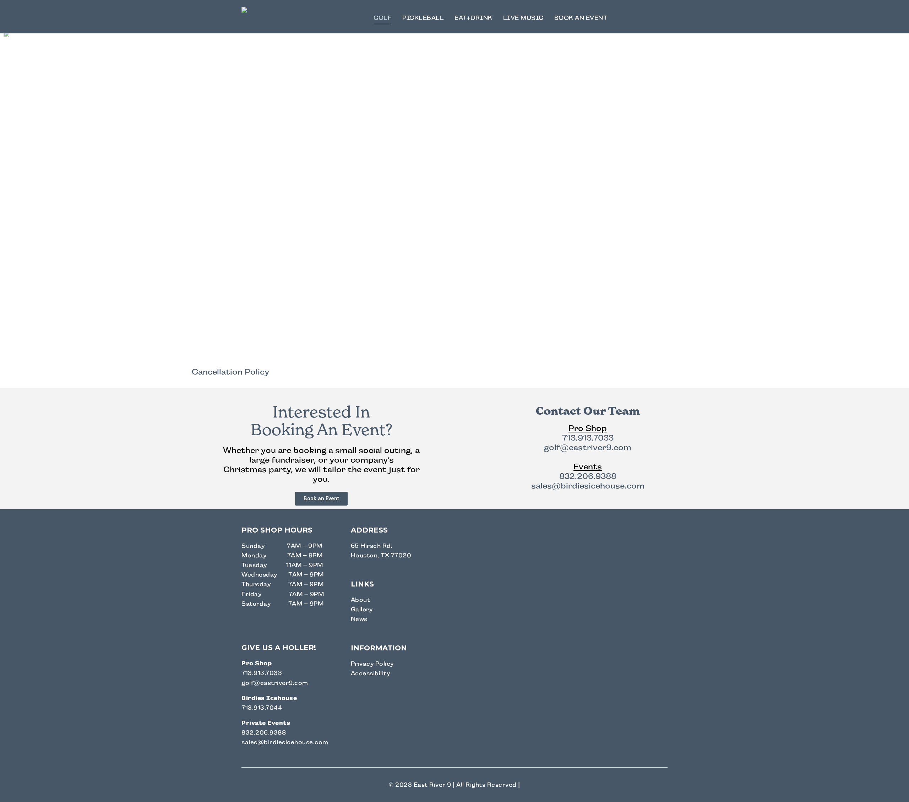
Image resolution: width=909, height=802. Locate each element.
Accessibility (370, 673)
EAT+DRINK (473, 18)
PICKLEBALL (423, 18)
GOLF (383, 18)
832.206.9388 (587, 476)
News (359, 619)
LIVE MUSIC (523, 18)
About (360, 599)
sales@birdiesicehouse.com (587, 485)
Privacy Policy (372, 663)
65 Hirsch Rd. (372, 545)
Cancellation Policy (230, 371)
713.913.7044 (261, 707)
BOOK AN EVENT (581, 18)
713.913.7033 (588, 437)
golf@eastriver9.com (587, 447)
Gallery (362, 609)
